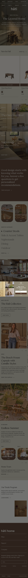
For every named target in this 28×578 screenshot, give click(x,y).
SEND (21, 293)
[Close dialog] (0, 282)
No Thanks (21, 295)
